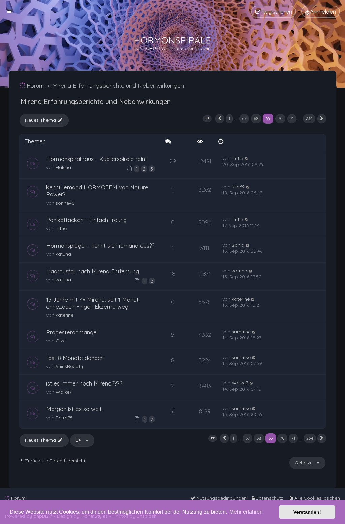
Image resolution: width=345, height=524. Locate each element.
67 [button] (244, 118)
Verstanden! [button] (307, 512)
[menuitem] (320, 12)
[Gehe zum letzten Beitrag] (246, 158)
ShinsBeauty (69, 366)
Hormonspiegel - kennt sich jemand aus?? (100, 245)
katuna (63, 254)
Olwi (60, 341)
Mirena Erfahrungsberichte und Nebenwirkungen (96, 101)
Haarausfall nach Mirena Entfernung (92, 271)
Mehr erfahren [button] (246, 512)
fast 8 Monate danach (75, 357)
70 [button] (280, 118)
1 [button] (229, 118)
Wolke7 (64, 392)
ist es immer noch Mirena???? (84, 383)
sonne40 (65, 203)
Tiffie (237, 158)
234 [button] (309, 118)
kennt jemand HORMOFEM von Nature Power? (97, 191)
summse (241, 332)
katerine (64, 315)
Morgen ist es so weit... (75, 408)
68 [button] (256, 118)
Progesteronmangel (72, 332)
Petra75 (64, 417)
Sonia (238, 245)
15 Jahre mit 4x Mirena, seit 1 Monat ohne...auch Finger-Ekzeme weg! (92, 303)
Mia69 (238, 187)
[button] (207, 118)
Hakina (63, 167)
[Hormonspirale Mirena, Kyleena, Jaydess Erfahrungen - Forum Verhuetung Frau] (172, 44)
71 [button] (292, 118)
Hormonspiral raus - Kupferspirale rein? (97, 158)
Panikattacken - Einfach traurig (86, 219)
